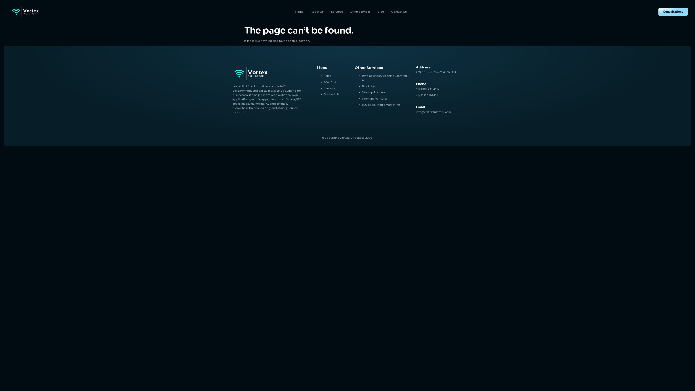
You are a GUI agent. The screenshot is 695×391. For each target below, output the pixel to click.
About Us (317, 11)
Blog (381, 11)
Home (299, 11)
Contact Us (399, 11)
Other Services (360, 11)
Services (337, 11)
